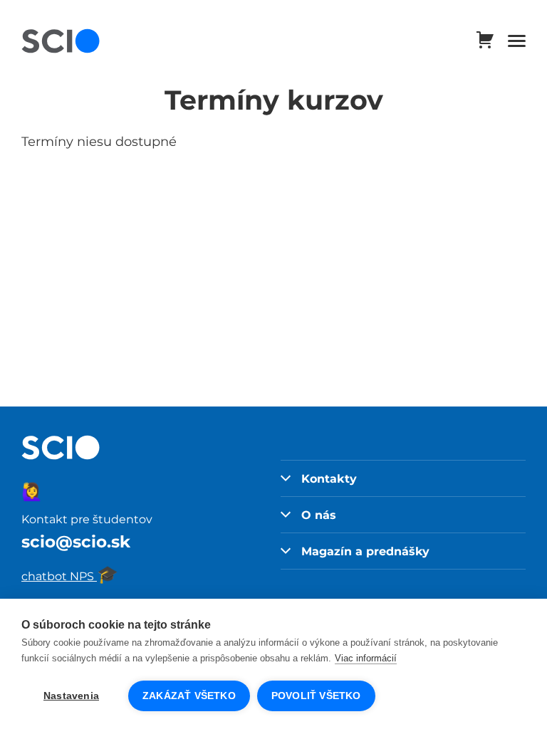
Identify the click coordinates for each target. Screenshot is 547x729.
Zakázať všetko (189, 696)
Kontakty (329, 478)
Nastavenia (71, 696)
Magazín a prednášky (365, 551)
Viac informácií (366, 658)
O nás (318, 514)
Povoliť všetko (316, 696)
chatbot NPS (69, 576)
